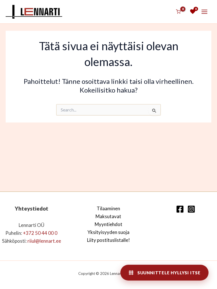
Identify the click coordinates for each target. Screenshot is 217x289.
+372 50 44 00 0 (40, 233)
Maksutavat (108, 216)
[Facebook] (180, 209)
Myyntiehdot (108, 224)
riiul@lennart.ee (44, 241)
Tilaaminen (108, 208)
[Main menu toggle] (204, 12)
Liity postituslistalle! (108, 240)
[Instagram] (191, 209)
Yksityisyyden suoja (108, 232)
